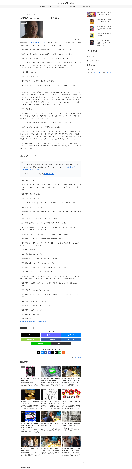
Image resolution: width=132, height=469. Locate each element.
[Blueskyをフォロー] (42, 352)
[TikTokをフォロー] (52, 352)
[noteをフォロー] (56, 352)
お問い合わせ (91, 65)
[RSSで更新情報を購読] (63, 352)
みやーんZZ (90, 57)
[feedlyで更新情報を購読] (59, 352)
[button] (61, 343)
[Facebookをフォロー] (45, 352)
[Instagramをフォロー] (49, 352)
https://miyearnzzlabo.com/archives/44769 (33, 321)
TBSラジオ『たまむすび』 (38, 42)
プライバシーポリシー (94, 61)
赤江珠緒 (31, 328)
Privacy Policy (98, 72)
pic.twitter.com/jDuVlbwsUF (31, 169)
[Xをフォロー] (38, 352)
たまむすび (24, 328)
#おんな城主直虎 (69, 167)
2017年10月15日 (49, 174)
